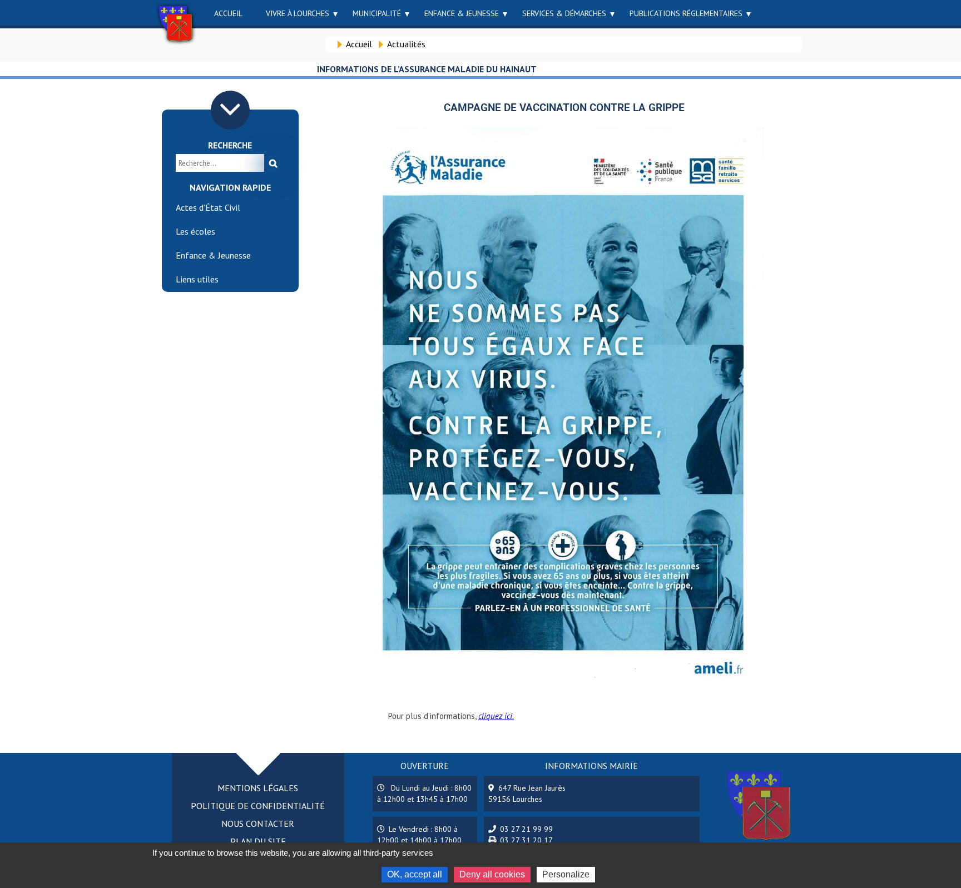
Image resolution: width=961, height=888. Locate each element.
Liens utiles (197, 279)
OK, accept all (414, 874)
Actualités (406, 43)
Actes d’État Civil (208, 207)
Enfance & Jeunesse (461, 13)
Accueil (228, 13)
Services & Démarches (564, 13)
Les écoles (195, 231)
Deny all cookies (492, 874)
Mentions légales (257, 787)
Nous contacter (257, 823)
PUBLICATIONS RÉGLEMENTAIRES (686, 13)
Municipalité (377, 13)
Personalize (566, 874)
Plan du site (258, 841)
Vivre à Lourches (297, 13)
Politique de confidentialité (258, 805)
